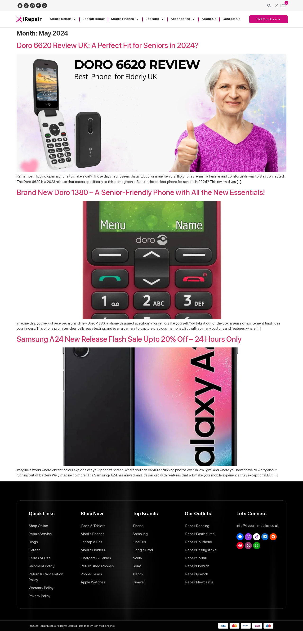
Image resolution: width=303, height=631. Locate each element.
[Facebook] (20, 5)
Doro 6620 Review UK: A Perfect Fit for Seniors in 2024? (108, 45)
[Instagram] (32, 5)
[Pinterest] (240, 545)
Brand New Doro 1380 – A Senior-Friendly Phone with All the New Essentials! (141, 192)
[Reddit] (273, 536)
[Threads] (38, 5)
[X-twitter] (26, 5)
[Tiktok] (256, 536)
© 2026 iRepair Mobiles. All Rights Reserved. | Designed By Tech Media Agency (72, 625)
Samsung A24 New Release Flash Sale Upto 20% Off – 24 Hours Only (129, 339)
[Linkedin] (264, 536)
